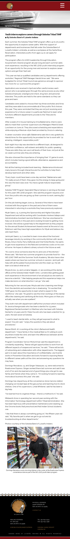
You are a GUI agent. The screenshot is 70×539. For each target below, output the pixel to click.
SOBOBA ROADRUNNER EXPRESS (21, 527)
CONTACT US (36, 510)
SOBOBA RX (41, 529)
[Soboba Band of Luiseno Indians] (10, 9)
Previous (7, 452)
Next (63, 452)
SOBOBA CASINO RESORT (46, 527)
